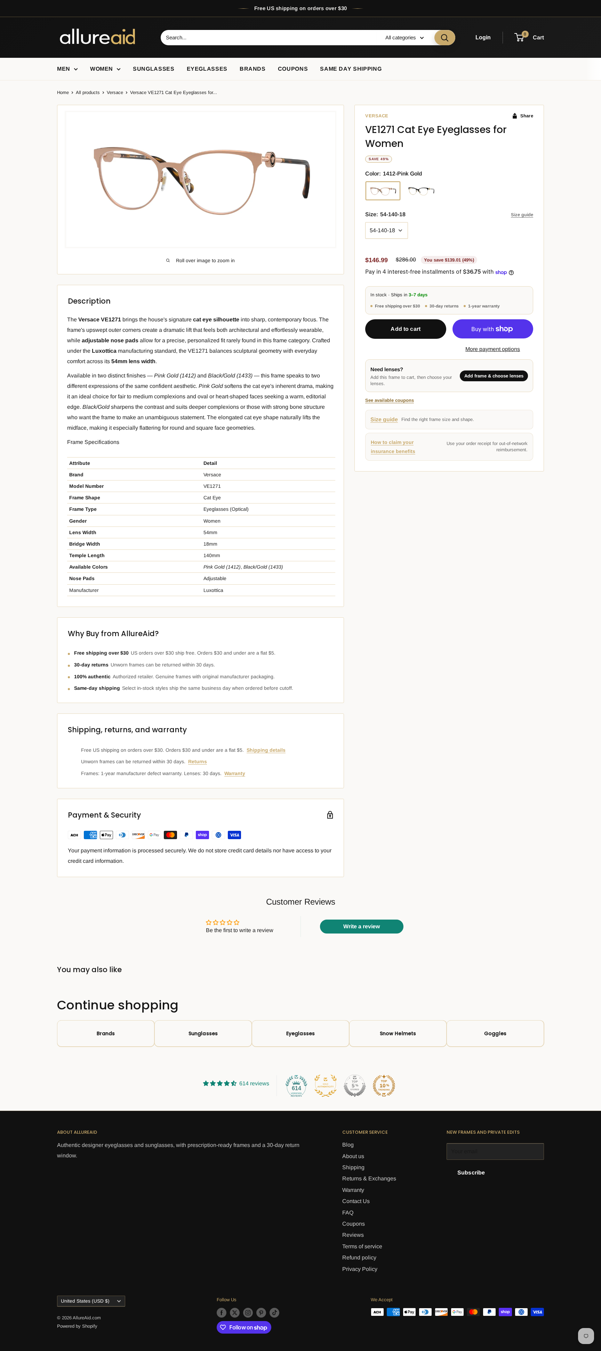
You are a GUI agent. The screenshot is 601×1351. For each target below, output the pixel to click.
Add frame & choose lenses (493, 375)
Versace (115, 92)
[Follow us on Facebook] (221, 1313)
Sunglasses (153, 69)
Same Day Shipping (351, 69)
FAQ (347, 1213)
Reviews (353, 1235)
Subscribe (471, 1173)
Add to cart (405, 329)
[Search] (444, 37)
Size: (385, 215)
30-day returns (444, 306)
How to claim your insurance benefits (393, 446)
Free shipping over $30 (397, 306)
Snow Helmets (398, 1033)
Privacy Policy (359, 1269)
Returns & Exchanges (369, 1178)
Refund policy (359, 1257)
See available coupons (389, 400)
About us (353, 1156)
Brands (253, 69)
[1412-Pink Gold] (383, 191)
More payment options (492, 349)
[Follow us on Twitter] (235, 1313)
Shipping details (266, 750)
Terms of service (362, 1246)
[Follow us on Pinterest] (261, 1313)
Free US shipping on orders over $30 (300, 8)
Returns (197, 761)
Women (101, 69)
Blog (348, 1145)
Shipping (353, 1167)
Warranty (234, 773)
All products (88, 92)
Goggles (495, 1033)
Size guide (522, 215)
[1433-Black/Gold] (421, 191)
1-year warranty (484, 306)
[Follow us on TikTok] (274, 1313)
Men (63, 69)
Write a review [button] (361, 926)
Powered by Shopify (77, 1326)
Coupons (293, 69)
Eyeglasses (207, 69)
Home (63, 92)
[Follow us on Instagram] (248, 1313)
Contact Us (356, 1201)
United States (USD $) (85, 1301)
